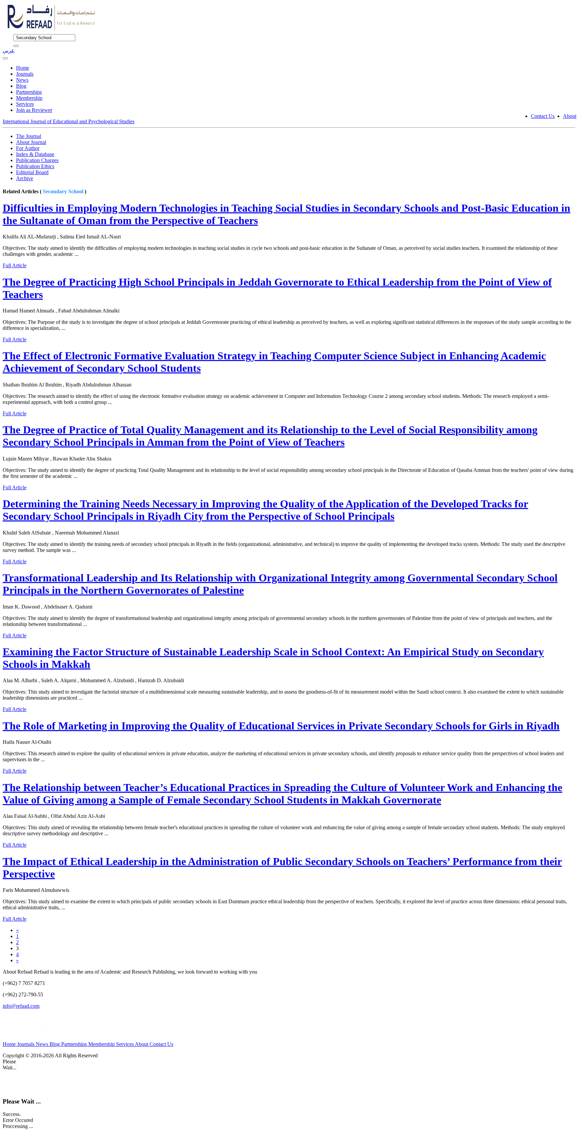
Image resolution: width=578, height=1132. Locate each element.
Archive (24, 178)
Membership (29, 98)
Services (25, 104)
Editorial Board (32, 172)
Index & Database (35, 154)
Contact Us (543, 116)
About (569, 116)
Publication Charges (37, 160)
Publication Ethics (35, 166)
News (22, 80)
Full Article (14, 265)
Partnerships (29, 92)
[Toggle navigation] (5, 58)
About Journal (31, 142)
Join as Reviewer (34, 110)
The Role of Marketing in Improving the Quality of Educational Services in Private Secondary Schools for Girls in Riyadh (281, 726)
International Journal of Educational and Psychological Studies (68, 121)
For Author (27, 148)
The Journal (28, 136)
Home (22, 68)
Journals (24, 74)
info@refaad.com (21, 1006)
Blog (21, 86)
